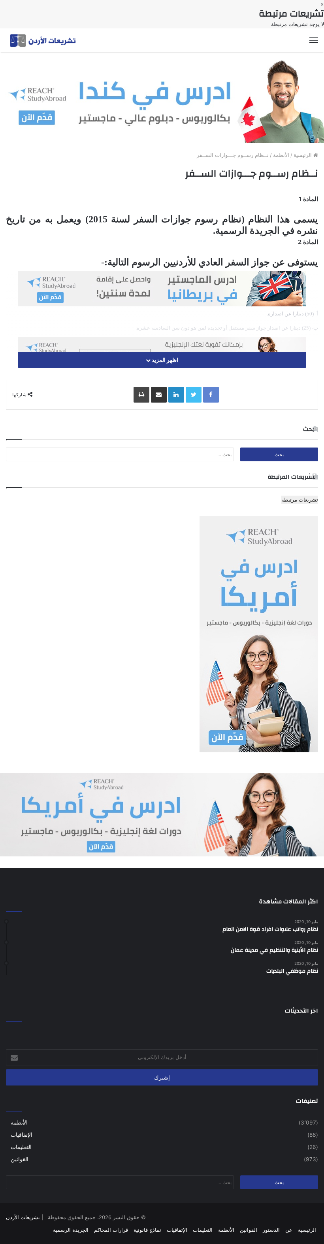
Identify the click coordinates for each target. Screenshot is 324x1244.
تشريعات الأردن (23, 1217)
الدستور (271, 1230)
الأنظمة (281, 155)
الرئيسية (303, 155)
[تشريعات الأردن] (43, 40)
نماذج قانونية (147, 1230)
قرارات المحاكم (111, 1230)
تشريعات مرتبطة (299, 499)
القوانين (19, 1159)
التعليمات (21, 1147)
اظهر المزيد (164, 359)
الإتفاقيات (21, 1135)
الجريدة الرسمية (71, 1230)
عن (288, 1230)
